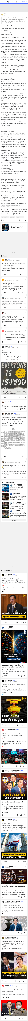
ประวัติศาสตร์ (20, 217)
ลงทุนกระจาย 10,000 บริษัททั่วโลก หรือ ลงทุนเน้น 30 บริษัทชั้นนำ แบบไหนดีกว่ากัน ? (13, 666)
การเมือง (12, 217)
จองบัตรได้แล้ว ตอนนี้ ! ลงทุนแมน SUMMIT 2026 (13, 887)
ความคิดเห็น (5, 217)
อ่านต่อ (3, 589)
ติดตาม (10, 13)
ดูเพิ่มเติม (7, 270)
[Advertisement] (14, 7)
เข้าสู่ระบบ (24, 1)
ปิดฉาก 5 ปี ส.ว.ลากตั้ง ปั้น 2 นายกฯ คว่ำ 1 (13, 802)
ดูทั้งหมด (14, 520)
